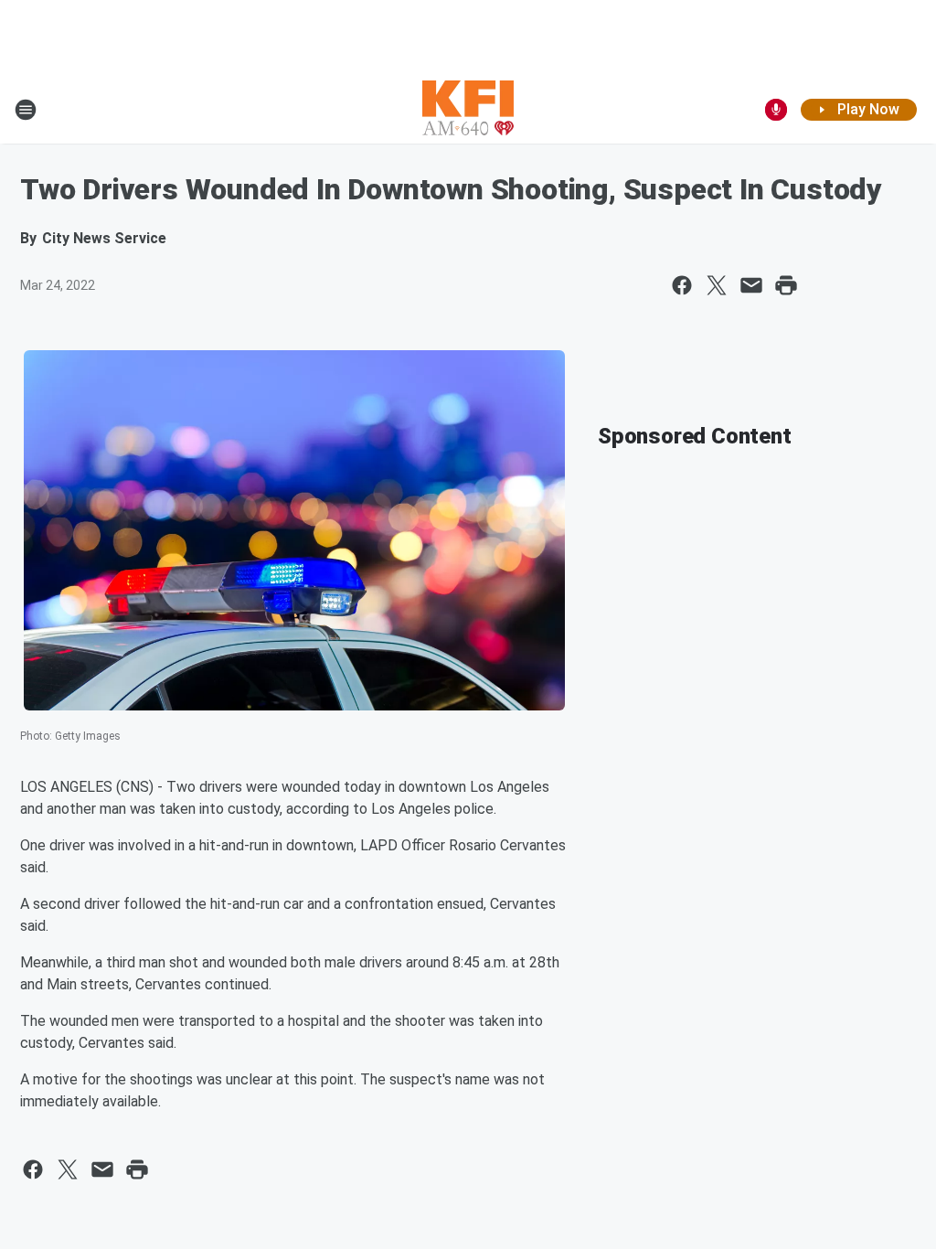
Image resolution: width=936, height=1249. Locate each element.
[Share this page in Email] (751, 285)
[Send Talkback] (776, 110)
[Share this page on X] (716, 285)
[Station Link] (468, 109)
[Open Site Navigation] (26, 110)
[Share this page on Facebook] (682, 285)
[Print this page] (786, 285)
